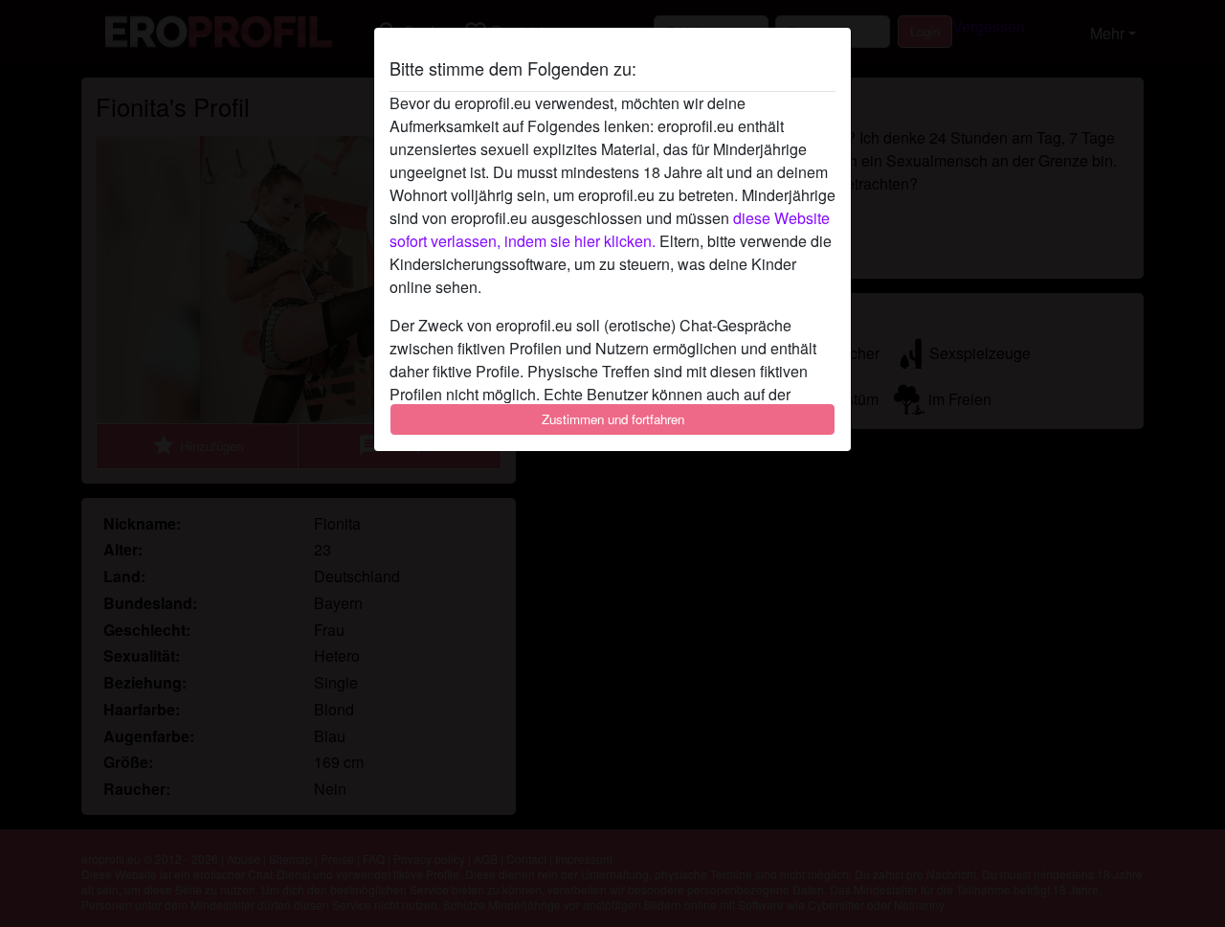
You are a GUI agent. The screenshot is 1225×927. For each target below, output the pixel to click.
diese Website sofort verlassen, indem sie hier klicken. (610, 229)
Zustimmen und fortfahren (613, 419)
